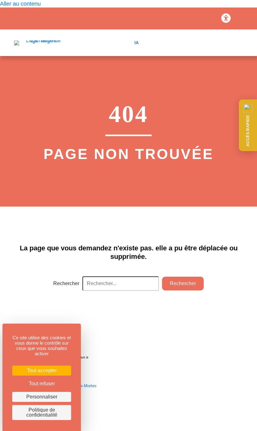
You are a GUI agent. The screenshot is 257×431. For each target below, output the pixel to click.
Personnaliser (41, 396)
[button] (248, 125)
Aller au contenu (20, 4)
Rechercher (66, 283)
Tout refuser (42, 383)
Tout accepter (42, 370)
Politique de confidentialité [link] (41, 412)
